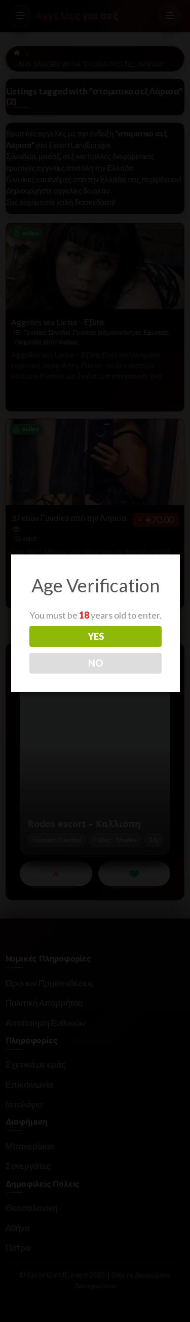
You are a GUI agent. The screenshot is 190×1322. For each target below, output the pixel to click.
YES (96, 636)
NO (95, 663)
